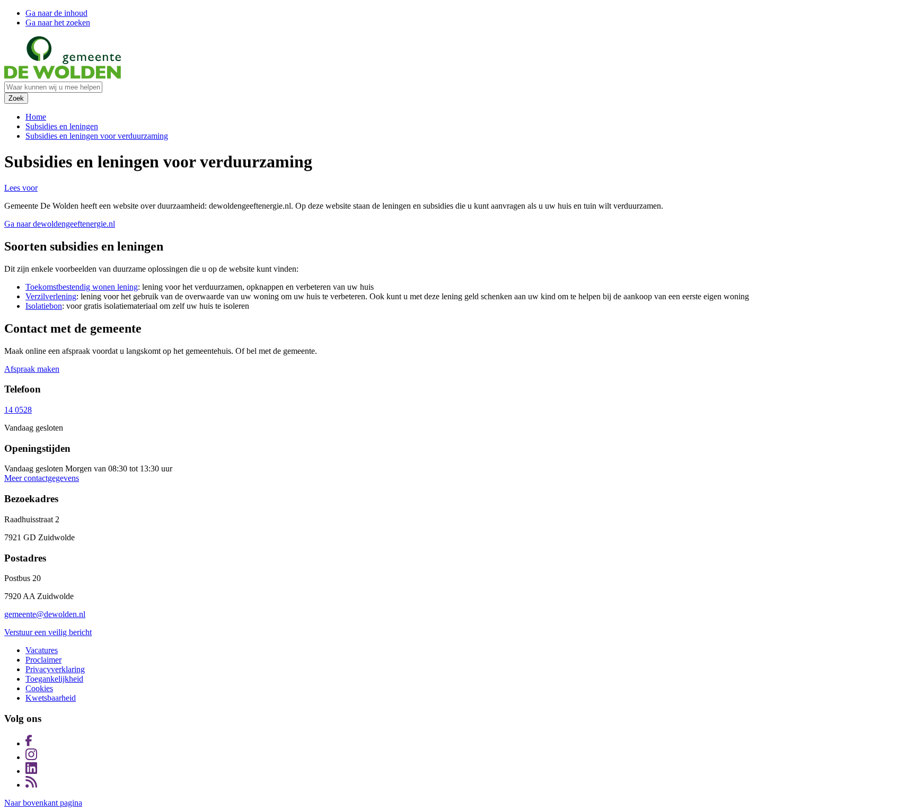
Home (35, 116)
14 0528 (18, 409)
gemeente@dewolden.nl (44, 614)
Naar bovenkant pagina (43, 802)
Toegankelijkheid (54, 678)
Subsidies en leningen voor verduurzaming (96, 135)
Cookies (39, 688)
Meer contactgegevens (41, 478)
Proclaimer (43, 659)
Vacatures (41, 650)
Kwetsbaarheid (50, 697)
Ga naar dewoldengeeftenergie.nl (59, 223)
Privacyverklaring (55, 669)
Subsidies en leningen (61, 126)
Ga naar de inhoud (56, 12)
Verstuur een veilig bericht (48, 632)
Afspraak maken (31, 368)
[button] (21, 187)
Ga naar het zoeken (57, 22)
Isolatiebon (43, 305)
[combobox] (53, 87)
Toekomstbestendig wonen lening (81, 286)
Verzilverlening (50, 296)
